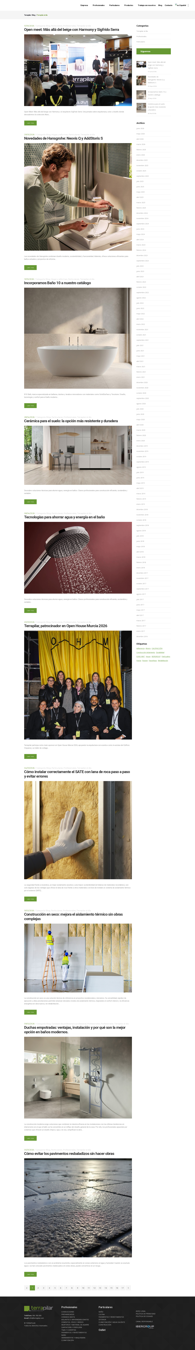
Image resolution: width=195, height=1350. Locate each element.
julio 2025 (140, 181)
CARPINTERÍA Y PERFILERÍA (71, 1327)
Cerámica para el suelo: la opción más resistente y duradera (71, 421)
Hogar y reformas (59, 134)
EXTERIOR (102, 1319)
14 (106, 1288)
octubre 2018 (141, 520)
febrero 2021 (141, 372)
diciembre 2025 (142, 160)
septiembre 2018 (142, 525)
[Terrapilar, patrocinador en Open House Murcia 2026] (78, 685)
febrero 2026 (141, 150)
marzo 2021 (140, 366)
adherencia (140, 648)
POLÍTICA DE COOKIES (144, 1316)
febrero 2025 (141, 208)
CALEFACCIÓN (157, 648)
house (148, 656)
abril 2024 (140, 239)
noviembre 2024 (142, 218)
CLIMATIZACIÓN (67, 1340)
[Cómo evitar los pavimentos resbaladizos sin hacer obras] (78, 1207)
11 (89, 1288)
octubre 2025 (141, 171)
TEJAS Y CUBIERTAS (68, 1330)
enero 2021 (140, 377)
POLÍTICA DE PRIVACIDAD (145, 1314)
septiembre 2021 (142, 340)
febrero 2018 (141, 562)
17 (123, 1288)
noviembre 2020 (142, 388)
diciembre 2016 (142, 636)
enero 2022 (140, 324)
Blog (33, 15)
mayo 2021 (140, 356)
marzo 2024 (140, 245)
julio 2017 (140, 599)
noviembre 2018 (142, 515)
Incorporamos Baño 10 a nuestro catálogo (57, 283)
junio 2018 (140, 541)
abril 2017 (140, 615)
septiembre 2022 (142, 292)
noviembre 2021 (142, 329)
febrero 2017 (141, 626)
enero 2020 (140, 441)
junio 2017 (140, 605)
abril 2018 (140, 552)
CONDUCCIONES (67, 1312)
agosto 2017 (141, 594)
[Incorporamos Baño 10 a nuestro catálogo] (78, 338)
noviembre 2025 (142, 165)
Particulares (56, 26)
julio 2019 (140, 472)
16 (117, 1288)
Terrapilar (27, 15)
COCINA (102, 1314)
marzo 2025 (140, 202)
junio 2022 (140, 308)
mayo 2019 (140, 483)
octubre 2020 (141, 393)
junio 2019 (140, 478)
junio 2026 (140, 128)
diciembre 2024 (142, 213)
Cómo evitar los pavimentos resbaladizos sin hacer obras (69, 1153)
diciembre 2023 (142, 255)
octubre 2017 (141, 583)
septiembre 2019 (142, 462)
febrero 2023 (141, 282)
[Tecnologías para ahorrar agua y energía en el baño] (78, 558)
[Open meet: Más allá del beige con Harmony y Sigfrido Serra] (78, 70)
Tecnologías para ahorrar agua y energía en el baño (64, 517)
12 (94, 1288)
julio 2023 (140, 266)
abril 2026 (140, 139)
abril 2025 (140, 197)
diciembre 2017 (142, 573)
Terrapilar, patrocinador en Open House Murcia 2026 (65, 626)
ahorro (148, 648)
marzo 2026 (140, 144)
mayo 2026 (140, 134)
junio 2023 (140, 271)
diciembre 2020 (142, 382)
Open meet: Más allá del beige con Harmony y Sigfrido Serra (71, 29)
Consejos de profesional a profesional (69, 1024)
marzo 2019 (140, 493)
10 (83, 1288)
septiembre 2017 (142, 589)
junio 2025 (140, 187)
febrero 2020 (141, 435)
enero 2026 (140, 155)
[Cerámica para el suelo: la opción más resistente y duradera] (78, 455)
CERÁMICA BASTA (68, 1317)
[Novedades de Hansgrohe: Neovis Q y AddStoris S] (78, 197)
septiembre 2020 (142, 398)
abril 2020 (140, 425)
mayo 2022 (140, 314)
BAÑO (63, 1335)
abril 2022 (140, 319)
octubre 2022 (141, 287)
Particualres (166, 656)
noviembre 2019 (142, 451)
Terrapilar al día (84, 26)
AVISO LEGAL (141, 1311)
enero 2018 (140, 568)
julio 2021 (140, 345)
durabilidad (160, 652)
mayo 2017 (140, 610)
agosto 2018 (141, 531)
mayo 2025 (140, 192)
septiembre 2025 (142, 176)
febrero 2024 (141, 250)
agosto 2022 (141, 298)
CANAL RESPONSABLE (144, 1321)
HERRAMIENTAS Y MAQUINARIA (73, 1338)
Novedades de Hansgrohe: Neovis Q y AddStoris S (63, 138)
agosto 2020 (141, 404)
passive (145, 660)
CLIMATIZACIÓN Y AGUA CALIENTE (112, 1322)
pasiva (138, 660)
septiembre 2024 (142, 224)
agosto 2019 (141, 467)
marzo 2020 (140, 430)
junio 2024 (140, 229)
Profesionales (69, 26)
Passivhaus (153, 660)
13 (100, 1288)
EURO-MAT (140, 656)
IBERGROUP (156, 656)
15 (111, 1288)
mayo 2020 (140, 419)
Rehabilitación (163, 660)
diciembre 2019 (142, 446)
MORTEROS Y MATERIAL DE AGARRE (75, 1325)
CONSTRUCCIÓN (105, 1325)
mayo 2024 (140, 234)
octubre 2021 (141, 335)
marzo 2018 (140, 557)
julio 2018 (140, 536)
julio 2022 (140, 303)
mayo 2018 (140, 546)
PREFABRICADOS (67, 1314)
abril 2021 (140, 361)
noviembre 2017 (142, 578)
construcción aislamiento (145, 652)
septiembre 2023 (142, 261)
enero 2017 (140, 631)
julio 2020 (140, 409)
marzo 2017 (140, 620)
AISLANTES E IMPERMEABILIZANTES (75, 1319)
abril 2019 (140, 488)
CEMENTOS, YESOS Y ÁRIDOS (72, 1322)
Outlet (102, 1330)
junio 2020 (140, 414)
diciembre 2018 (142, 509)
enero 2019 (140, 504)
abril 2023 (140, 277)
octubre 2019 (141, 456)
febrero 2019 (141, 499)
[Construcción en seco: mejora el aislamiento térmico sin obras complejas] (78, 958)
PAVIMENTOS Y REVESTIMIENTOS (74, 1332)
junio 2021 (140, 351)
